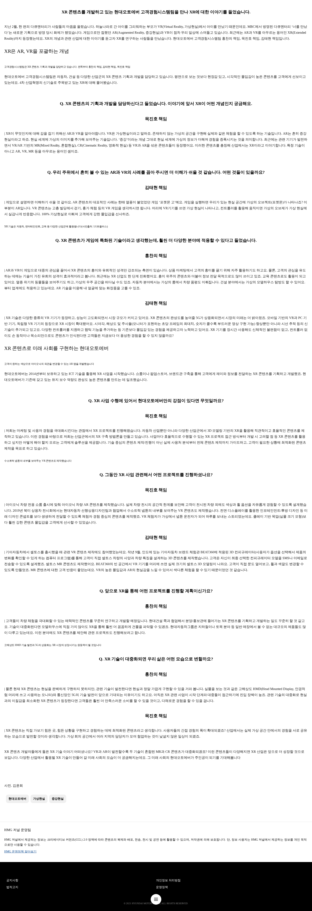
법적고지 (12, 887)
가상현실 (39, 798)
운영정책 (162, 887)
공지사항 (12, 880)
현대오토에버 (17, 798)
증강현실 (58, 798)
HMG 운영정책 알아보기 (20, 851)
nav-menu (156, 899)
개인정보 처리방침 (168, 880)
